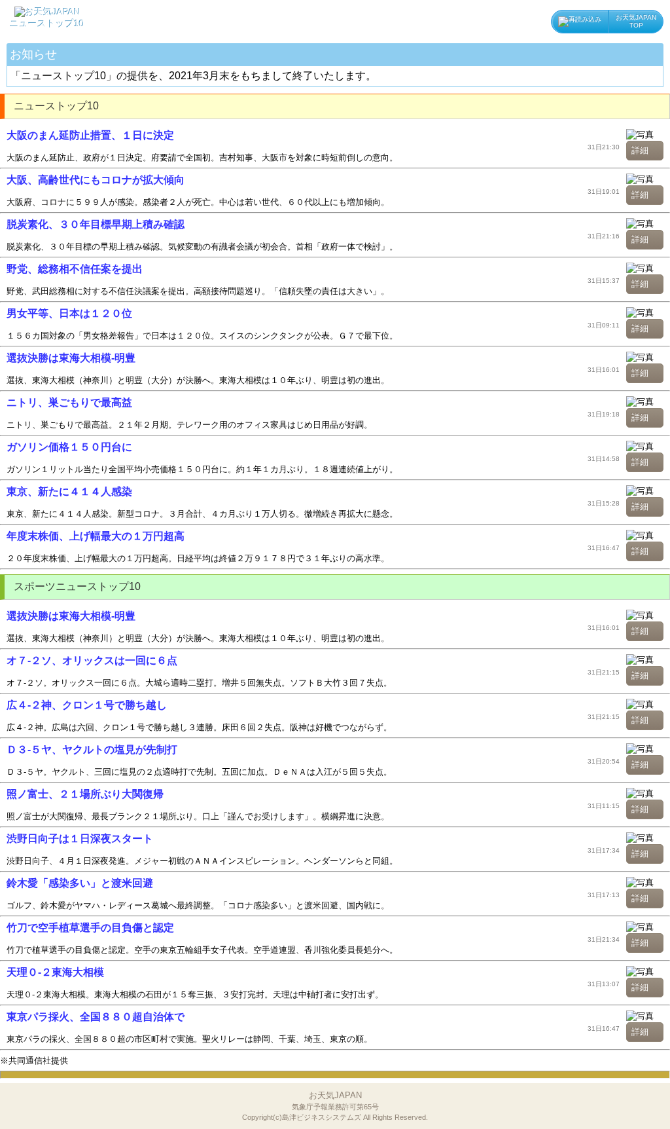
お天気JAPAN (335, 1105)
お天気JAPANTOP (636, 21)
